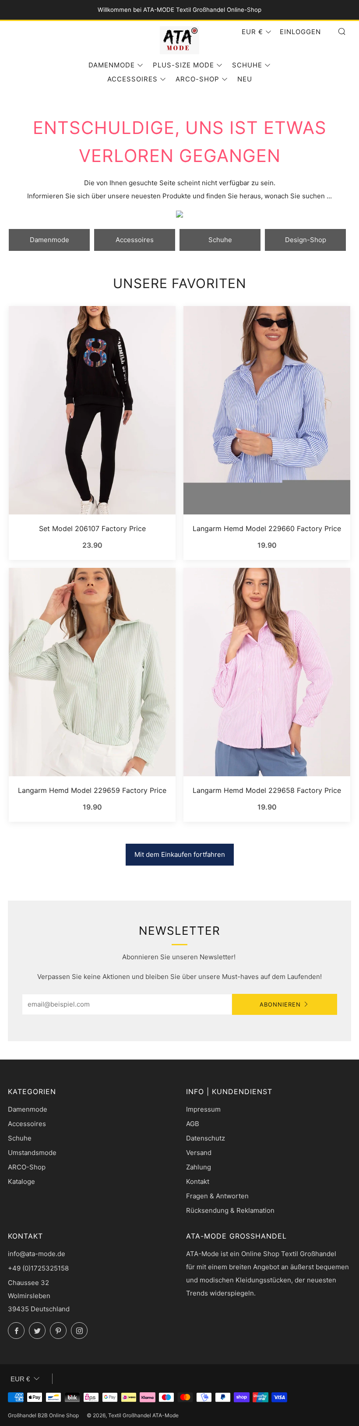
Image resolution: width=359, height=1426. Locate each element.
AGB (192, 1124)
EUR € (252, 32)
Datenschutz (205, 1138)
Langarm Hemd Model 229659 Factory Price (92, 790)
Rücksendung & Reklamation (230, 1210)
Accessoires (132, 79)
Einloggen (300, 32)
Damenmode (111, 65)
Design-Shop (305, 240)
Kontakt (197, 1181)
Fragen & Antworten (217, 1196)
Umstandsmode (32, 1152)
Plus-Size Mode (183, 65)
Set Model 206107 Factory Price (92, 528)
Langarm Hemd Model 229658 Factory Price (267, 790)
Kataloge (21, 1181)
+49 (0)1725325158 (38, 1268)
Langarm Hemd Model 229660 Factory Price (267, 528)
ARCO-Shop (197, 79)
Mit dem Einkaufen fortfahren (179, 854)
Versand (198, 1152)
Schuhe (247, 65)
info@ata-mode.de (36, 1254)
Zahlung (198, 1167)
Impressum (203, 1109)
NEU (244, 79)
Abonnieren (280, 1004)
